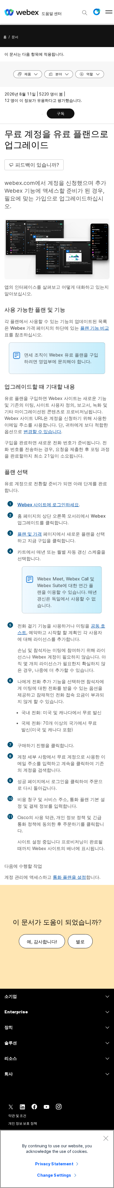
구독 (60, 113)
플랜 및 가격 (29, 534)
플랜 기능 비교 (94, 328)
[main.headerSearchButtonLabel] (84, 11)
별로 (80, 941)
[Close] (105, 1138)
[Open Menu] (109, 12)
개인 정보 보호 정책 (22, 1123)
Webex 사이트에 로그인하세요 (48, 504)
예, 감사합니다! (42, 941)
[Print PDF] (42, 114)
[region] (57, 1159)
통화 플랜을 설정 (69, 877)
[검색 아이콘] (84, 12)
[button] (96, 12)
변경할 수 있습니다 (42, 431)
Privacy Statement (54, 1163)
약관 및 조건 (17, 1116)
